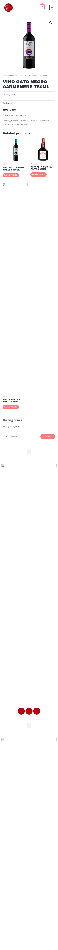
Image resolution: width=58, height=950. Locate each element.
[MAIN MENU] (52, 7)
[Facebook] (21, 711)
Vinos (11, 76)
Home (5, 76)
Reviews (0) (8, 103)
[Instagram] (36, 711)
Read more (10, 175)
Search (47, 436)
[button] (29, 451)
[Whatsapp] (29, 711)
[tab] (29, 103)
